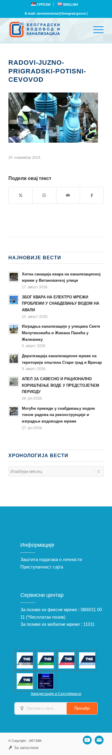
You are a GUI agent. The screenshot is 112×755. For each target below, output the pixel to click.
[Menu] (95, 29)
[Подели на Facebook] (91, 195)
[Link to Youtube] (87, 740)
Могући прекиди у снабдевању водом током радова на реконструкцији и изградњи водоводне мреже (58, 414)
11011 (89, 624)
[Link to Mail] (99, 740)
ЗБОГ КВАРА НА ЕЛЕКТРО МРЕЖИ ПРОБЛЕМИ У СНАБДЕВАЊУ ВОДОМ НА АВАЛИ (60, 303)
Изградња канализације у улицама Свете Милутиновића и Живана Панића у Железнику (61, 332)
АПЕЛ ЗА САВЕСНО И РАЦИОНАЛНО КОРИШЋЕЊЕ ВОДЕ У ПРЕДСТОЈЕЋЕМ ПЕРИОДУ (60, 385)
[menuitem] (41, 4)
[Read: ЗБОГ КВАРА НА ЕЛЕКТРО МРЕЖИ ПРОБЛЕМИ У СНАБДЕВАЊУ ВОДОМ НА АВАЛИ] (13, 300)
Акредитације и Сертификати (56, 694)
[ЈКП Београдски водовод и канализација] (46, 29)
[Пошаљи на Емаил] (68, 195)
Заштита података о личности (51, 559)
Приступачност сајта (41, 566)
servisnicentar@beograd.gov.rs (61, 13)
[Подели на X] (20, 195)
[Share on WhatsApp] (44, 195)
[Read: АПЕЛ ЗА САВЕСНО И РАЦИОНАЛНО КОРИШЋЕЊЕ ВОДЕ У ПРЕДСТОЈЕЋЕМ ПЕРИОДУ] (13, 381)
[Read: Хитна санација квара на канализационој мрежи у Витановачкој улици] (13, 277)
